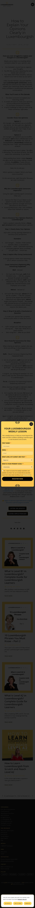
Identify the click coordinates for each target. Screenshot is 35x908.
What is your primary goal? (12, 464)
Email (4, 450)
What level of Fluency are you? (13, 457)
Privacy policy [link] (22, 899)
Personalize (27, 903)
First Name (6, 443)
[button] (31, 424)
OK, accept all (8, 903)
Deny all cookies (18, 903)
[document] (17, 454)
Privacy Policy (27, 475)
